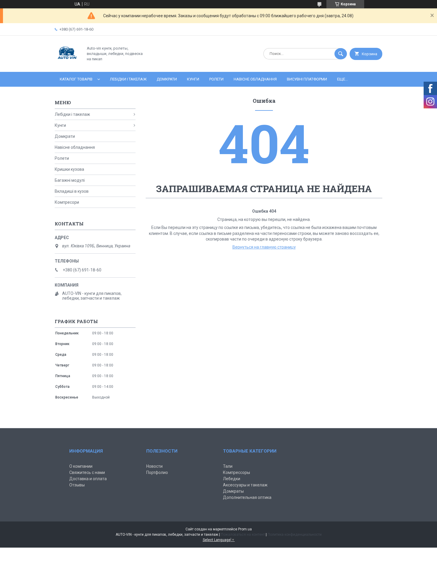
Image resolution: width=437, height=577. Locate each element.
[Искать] (340, 53)
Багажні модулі (70, 180)
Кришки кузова (69, 169)
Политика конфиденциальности (295, 534)
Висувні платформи (307, 79)
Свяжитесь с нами (87, 472)
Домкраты (233, 491)
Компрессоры (236, 472)
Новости (154, 466)
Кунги (193, 79)
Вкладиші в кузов (72, 191)
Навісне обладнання (255, 79)
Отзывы (77, 485)
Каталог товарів (76, 79)
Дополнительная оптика (247, 497)
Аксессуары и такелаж (245, 485)
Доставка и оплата (88, 478)
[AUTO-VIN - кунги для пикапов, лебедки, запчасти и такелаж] (67, 64)
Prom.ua (245, 529)
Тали (227, 466)
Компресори (67, 202)
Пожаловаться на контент (243, 534)
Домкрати (167, 79)
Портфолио (157, 472)
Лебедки (231, 478)
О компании (80, 466)
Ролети (216, 79)
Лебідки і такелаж (128, 79)
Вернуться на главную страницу (264, 247)
